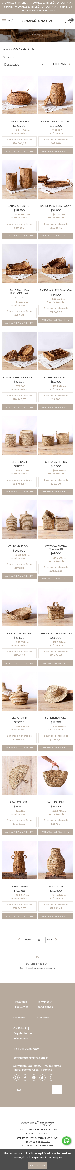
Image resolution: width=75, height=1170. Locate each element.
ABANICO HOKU (19, 802)
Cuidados (19, 1017)
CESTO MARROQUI (19, 546)
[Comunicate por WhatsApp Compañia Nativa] (66, 1140)
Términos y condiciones (45, 1004)
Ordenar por (9, 57)
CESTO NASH (19, 461)
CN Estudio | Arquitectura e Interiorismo (22, 1033)
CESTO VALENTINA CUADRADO (56, 548)
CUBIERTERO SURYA (55, 377)
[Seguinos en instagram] (16, 1077)
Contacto (43, 1017)
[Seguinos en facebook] (25, 1077)
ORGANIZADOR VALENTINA (56, 633)
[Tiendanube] (37, 1125)
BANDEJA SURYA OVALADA (56, 290)
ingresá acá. (42, 1142)
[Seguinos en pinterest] (51, 1077)
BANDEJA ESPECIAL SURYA (55, 205)
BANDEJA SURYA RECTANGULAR (19, 292)
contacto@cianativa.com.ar (30, 1057)
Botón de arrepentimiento (37, 1146)
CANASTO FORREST (19, 205)
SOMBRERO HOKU (56, 717)
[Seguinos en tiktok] (42, 1077)
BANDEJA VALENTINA (19, 633)
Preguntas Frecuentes (20, 1004)
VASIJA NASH (55, 886)
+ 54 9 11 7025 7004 (26, 1049)
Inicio (5, 48)
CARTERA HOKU (56, 802)
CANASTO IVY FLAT (19, 121)
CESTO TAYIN (19, 717)
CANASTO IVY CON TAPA (55, 121)
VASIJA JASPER (19, 886)
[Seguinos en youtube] (34, 1077)
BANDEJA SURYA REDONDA (19, 377)
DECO (14, 49)
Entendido (37, 1165)
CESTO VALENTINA (56, 461)
